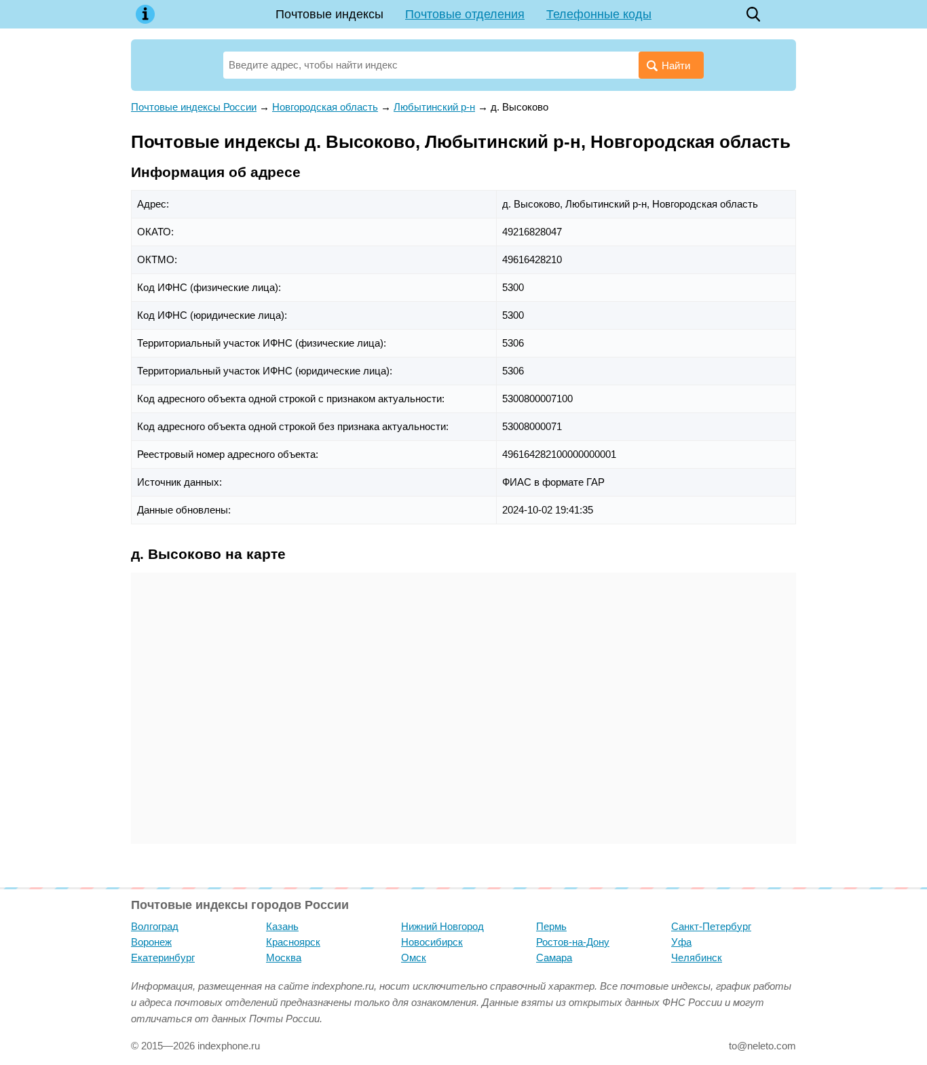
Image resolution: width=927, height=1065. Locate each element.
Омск (413, 957)
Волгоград (154, 926)
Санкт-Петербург (711, 926)
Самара (554, 957)
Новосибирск (432, 942)
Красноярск (293, 942)
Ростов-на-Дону (572, 942)
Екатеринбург (163, 957)
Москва (283, 957)
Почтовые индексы (329, 14)
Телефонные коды (598, 14)
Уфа (681, 942)
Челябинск (696, 957)
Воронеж (151, 942)
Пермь (551, 926)
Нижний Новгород (442, 926)
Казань (282, 926)
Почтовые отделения (465, 14)
